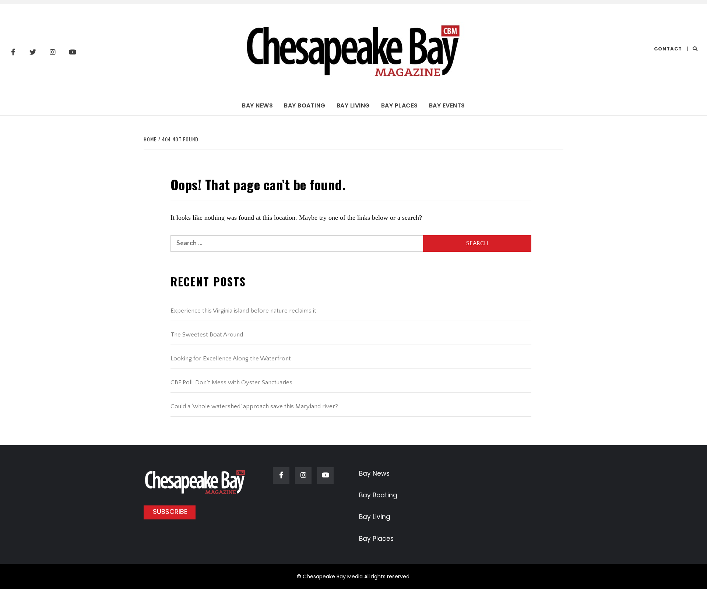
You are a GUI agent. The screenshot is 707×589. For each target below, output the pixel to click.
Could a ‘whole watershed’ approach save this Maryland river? (254, 406)
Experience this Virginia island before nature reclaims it (243, 310)
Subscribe (170, 511)
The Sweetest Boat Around (206, 334)
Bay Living (353, 105)
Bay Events (447, 105)
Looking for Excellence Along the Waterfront (230, 358)
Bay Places (399, 105)
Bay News (257, 105)
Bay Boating (305, 105)
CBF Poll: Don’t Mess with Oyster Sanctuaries (231, 382)
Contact (668, 48)
